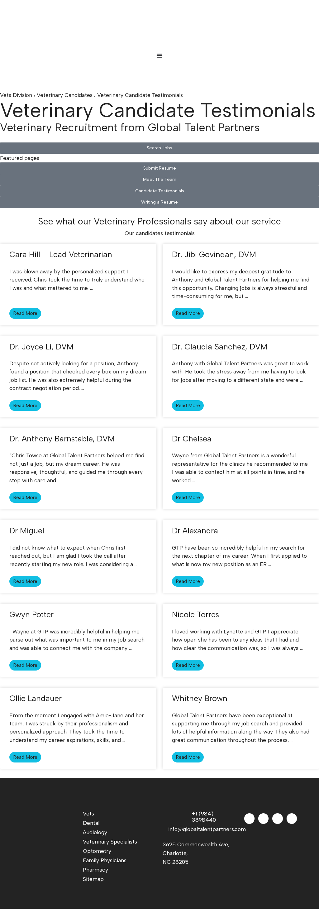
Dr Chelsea (192, 438)
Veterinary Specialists (110, 841)
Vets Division (16, 95)
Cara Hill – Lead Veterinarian (60, 254)
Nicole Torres (195, 614)
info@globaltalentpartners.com (202, 829)
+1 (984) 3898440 (204, 816)
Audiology (95, 832)
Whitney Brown (199, 698)
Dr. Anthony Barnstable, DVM (62, 438)
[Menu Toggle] (159, 55)
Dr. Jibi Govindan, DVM (214, 254)
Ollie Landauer (35, 698)
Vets (88, 813)
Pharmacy (95, 869)
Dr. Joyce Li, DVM (41, 346)
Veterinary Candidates (65, 95)
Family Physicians (104, 860)
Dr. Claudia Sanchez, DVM (219, 346)
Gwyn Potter (31, 614)
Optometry (97, 851)
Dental (91, 823)
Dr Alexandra (195, 530)
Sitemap (93, 879)
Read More (25, 313)
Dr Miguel (26, 530)
